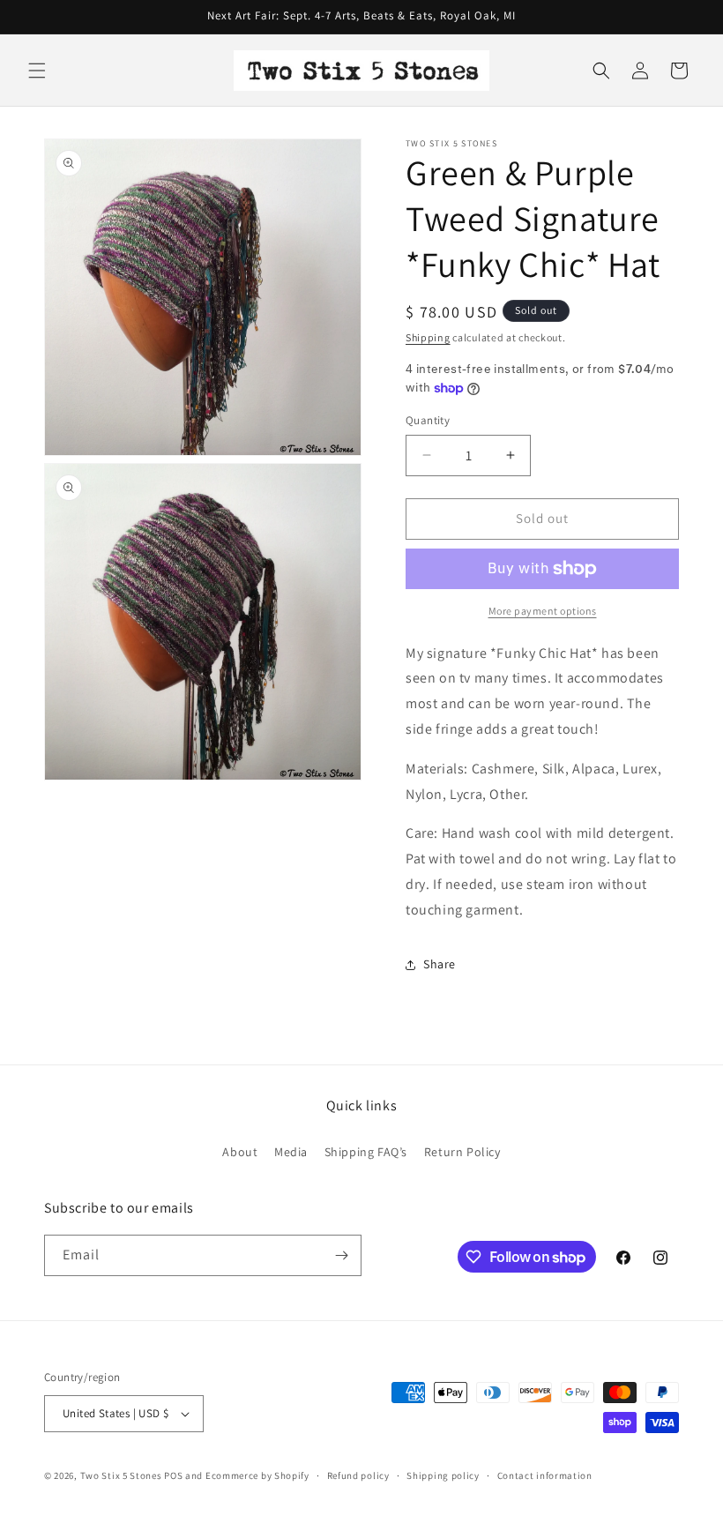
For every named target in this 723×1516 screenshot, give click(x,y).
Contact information (545, 1475)
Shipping (428, 337)
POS (173, 1475)
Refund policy (358, 1475)
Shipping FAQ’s (365, 1152)
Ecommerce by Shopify (257, 1475)
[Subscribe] (341, 1255)
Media (291, 1152)
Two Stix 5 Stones (121, 1475)
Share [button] (439, 964)
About (239, 1152)
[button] (37, 70)
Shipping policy (443, 1475)
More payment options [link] (542, 610)
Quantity (428, 420)
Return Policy (462, 1152)
